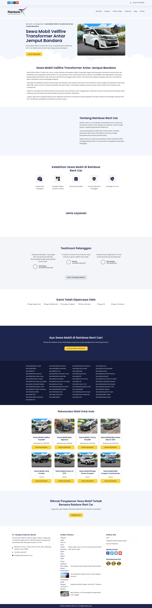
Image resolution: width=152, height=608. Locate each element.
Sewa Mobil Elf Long (54, 371)
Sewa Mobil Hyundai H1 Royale (34, 379)
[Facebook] (8, 2)
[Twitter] (11, 2)
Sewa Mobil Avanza (101, 366)
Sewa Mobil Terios (31, 394)
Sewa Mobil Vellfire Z (54, 397)
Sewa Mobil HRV (76, 376)
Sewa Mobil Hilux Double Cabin (57, 376)
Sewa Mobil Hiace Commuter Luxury (59, 373)
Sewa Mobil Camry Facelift (79, 368)
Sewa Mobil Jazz (77, 381)
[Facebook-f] (108, 553)
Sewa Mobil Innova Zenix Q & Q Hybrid (36, 381)
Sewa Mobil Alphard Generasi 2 (57, 366)
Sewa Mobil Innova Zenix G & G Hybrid (106, 379)
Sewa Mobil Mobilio (77, 389)
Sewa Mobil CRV (30, 371)
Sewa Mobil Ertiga (77, 371)
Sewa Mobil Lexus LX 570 (79, 384)
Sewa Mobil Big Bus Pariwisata (57, 368)
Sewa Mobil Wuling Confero (103, 397)
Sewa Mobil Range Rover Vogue (104, 392)
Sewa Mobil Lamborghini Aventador (105, 381)
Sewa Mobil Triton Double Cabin (81, 394)
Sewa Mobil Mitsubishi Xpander (57, 389)
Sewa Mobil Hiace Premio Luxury (35, 376)
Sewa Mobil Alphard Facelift (33, 366)
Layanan (107, 11)
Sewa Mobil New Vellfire (32, 392)
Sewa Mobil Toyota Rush (56, 394)
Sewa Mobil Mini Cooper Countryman (36, 389)
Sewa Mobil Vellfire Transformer (34, 397)
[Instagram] (14, 2)
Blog (135, 11)
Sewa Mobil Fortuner (101, 371)
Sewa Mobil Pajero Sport (55, 392)
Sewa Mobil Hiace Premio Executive (105, 373)
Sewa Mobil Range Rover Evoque (81, 392)
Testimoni (128, 11)
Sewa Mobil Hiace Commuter (34, 373)
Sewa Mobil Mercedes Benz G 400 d (58, 386)
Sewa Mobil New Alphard (102, 389)
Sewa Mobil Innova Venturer (80, 379)
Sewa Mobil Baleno (31, 368)
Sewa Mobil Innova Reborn (56, 379)
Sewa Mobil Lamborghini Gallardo (35, 384)
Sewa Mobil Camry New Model (104, 368)
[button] (28, 310)
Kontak (142, 11)
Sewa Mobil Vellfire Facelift (103, 394)
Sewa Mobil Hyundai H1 (102, 376)
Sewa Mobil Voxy (77, 397)
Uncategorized (38, 24)
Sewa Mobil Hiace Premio (79, 373)
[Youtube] (17, 2)
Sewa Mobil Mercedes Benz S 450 (105, 386)
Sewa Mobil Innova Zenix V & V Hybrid (59, 381)
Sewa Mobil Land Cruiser (56, 384)
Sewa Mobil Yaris (30, 399)
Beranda (99, 11)
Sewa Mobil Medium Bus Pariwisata (105, 384)
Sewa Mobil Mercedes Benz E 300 (35, 386)
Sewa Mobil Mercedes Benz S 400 (81, 386)
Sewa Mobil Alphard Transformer (81, 366)
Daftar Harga (117, 11)
